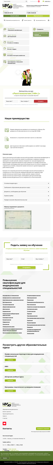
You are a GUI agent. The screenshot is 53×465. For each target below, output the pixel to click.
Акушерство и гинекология (11, 295)
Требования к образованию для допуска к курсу (17, 187)
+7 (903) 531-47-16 (8, 13)
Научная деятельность (41, 20)
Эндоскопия (30, 333)
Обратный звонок (38, 15)
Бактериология (7, 302)
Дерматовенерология (9, 307)
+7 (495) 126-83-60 (31, 13)
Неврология (6, 322)
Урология (30, 320)
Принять (5, 458)
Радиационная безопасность (35, 302)
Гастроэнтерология (8, 304)
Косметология (7, 320)
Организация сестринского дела (12, 333)
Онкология (6, 324)
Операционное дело (8, 326)
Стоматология (31, 311)
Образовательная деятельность (13, 20)
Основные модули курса (10, 183)
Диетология (6, 309)
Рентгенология (31, 304)
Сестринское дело (32, 309)
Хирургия (30, 327)
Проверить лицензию (43, 428)
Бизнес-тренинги (27, 20)
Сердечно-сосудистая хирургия (36, 307)
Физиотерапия (31, 322)
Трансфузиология (32, 316)
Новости (5, 416)
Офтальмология (32, 298)
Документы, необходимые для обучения (15, 191)
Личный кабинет (14, 15)
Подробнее (10, 360)
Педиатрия (30, 300)
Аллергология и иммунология (11, 298)
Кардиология (6, 311)
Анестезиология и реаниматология (13, 300)
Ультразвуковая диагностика (35, 318)
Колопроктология (8, 317)
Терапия (29, 313)
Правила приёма (8, 195)
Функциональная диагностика (36, 325)
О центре (5, 418)
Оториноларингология (34, 295)
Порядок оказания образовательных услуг (15, 200)
